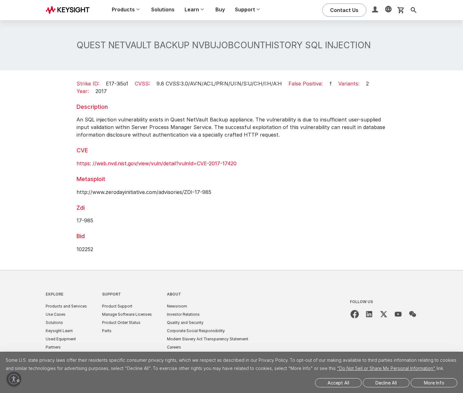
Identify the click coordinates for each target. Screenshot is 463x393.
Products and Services (66, 306)
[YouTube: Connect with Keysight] (398, 314)
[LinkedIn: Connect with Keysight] (369, 314)
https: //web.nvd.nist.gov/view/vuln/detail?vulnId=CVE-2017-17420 (157, 163)
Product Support (117, 306)
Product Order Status (121, 322)
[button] (376, 10)
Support (111, 294)
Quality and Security (185, 322)
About (174, 294)
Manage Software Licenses (127, 314)
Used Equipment (61, 339)
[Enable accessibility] (13, 379)
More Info (434, 382)
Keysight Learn (59, 330)
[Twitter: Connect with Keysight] (383, 314)
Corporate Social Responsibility (196, 330)
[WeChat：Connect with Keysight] (412, 314)
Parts (106, 330)
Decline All (386, 382)
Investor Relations (183, 314)
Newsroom (177, 306)
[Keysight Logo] (70, 10)
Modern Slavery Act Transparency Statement (207, 339)
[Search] (413, 10)
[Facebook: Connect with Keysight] (354, 314)
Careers (174, 347)
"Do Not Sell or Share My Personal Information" (386, 368)
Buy (220, 9)
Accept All (338, 382)
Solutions (162, 9)
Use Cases (56, 314)
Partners (53, 347)
